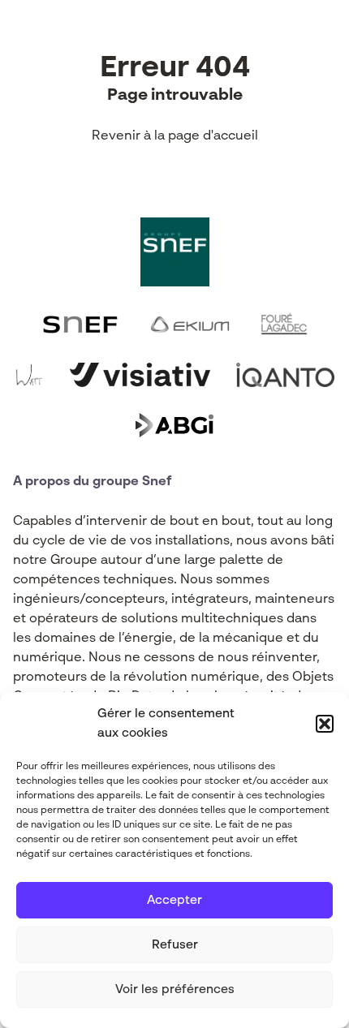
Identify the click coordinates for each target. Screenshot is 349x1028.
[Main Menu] (324, 38)
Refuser (175, 945)
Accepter (174, 900)
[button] (325, 724)
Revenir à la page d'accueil (175, 136)
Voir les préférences (175, 989)
